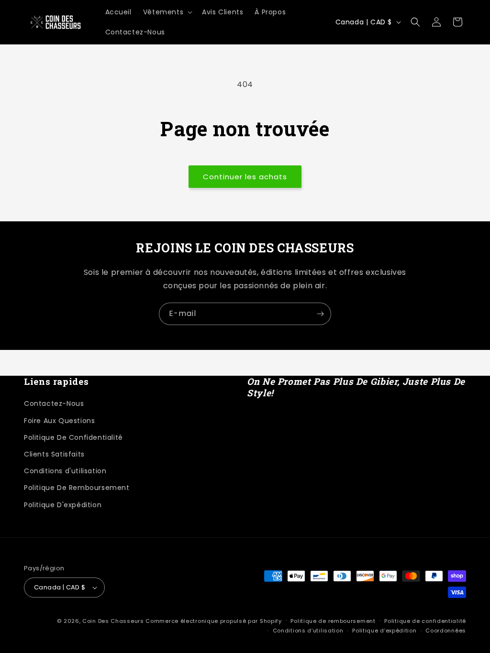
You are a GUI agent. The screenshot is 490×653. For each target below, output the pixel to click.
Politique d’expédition (384, 630)
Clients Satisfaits (54, 454)
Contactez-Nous (54, 403)
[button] (166, 12)
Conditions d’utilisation (308, 630)
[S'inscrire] (320, 314)
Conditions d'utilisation (65, 471)
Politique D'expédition (62, 505)
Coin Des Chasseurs (113, 621)
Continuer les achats (245, 177)
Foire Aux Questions (59, 420)
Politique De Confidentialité (73, 437)
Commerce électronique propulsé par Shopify (213, 621)
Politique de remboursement (332, 621)
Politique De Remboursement (77, 487)
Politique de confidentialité (425, 621)
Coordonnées (445, 630)
